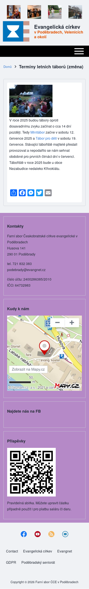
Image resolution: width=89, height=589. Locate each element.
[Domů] (17, 31)
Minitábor (38, 132)
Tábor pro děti (46, 138)
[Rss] (51, 534)
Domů (7, 66)
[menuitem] (12, 551)
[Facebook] (23, 534)
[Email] (65, 534)
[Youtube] (37, 534)
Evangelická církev (57, 27)
